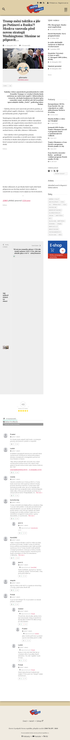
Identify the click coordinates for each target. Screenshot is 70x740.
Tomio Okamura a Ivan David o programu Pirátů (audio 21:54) (57, 144)
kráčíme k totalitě (54, 199)
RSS (46, 736)
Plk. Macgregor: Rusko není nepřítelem (57, 26)
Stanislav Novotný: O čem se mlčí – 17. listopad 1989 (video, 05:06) (57, 56)
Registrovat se (63, 3)
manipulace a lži (53, 226)
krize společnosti (54, 202)
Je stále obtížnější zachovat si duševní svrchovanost (56, 44)
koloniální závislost (54, 212)
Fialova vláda (52, 234)
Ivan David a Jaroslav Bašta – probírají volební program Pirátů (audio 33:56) (57, 156)
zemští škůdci (59, 215)
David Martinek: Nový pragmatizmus (57, 34)
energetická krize (53, 229)
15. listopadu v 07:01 (35, 469)
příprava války (57, 204)
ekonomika (52, 223)
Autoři (31, 721)
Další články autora (23, 79)
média (60, 234)
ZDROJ (5, 200)
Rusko (5, 85)
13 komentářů (25, 45)
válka (64, 204)
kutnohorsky (34, 528)
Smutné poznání (54, 66)
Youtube (37, 736)
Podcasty (26, 736)
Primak (33, 614)
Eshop (39, 721)
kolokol (37, 633)
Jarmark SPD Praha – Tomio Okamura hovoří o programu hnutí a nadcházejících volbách (57, 131)
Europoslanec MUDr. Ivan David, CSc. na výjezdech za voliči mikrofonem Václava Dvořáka (56, 108)
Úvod (25, 721)
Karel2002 (33, 567)
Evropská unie (52, 207)
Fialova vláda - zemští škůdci (57, 221)
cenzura (51, 215)
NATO (50, 218)
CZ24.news (26, 200)
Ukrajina (59, 223)
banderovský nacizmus (55, 210)
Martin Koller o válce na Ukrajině (56, 120)
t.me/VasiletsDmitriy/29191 (19, 469)
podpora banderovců (55, 232)
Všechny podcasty (60, 173)
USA (10, 85)
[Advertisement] (23, 166)
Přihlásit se (53, 3)
